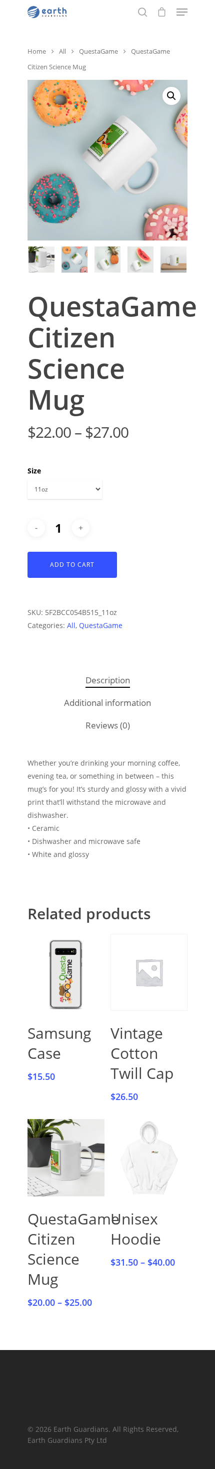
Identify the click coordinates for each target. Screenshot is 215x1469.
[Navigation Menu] (182, 12)
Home (37, 51)
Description (108, 680)
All (62, 51)
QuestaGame (98, 51)
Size (34, 470)
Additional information (107, 702)
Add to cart (72, 564)
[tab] (108, 680)
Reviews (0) (108, 725)
